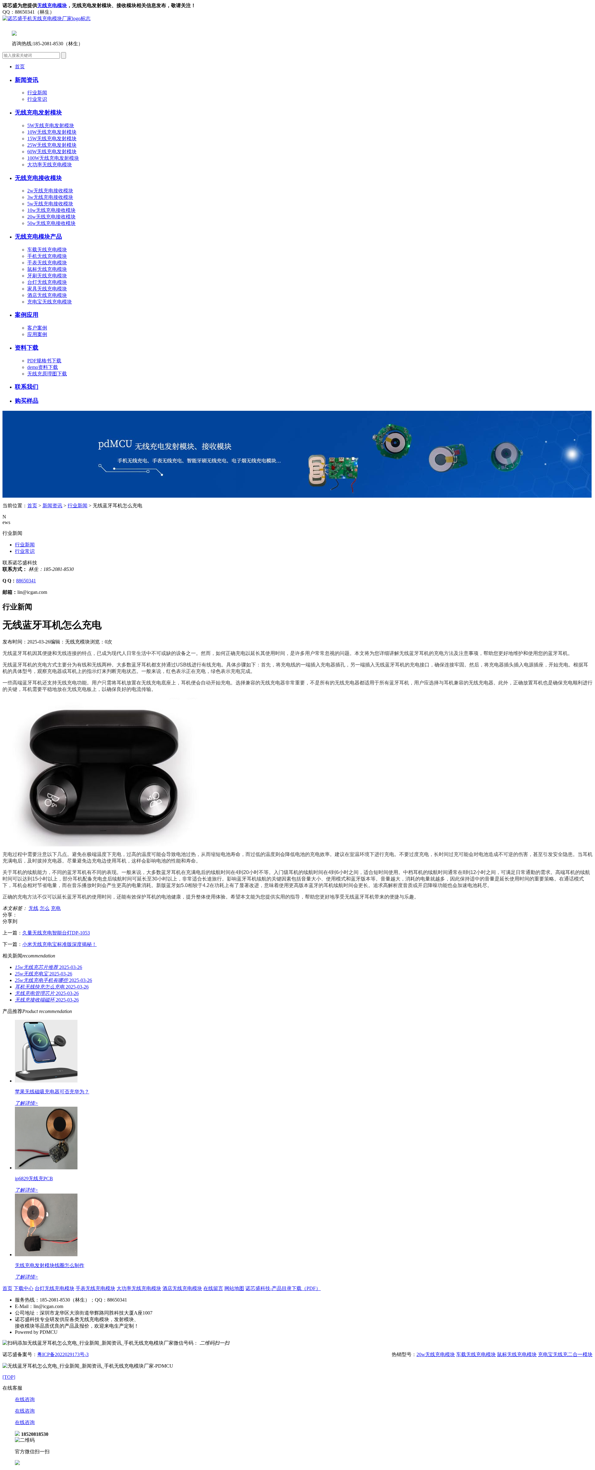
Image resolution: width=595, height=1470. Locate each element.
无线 (33, 908)
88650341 (26, 580)
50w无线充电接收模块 (51, 223)
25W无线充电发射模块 (52, 145)
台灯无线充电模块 (47, 282)
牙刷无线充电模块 (47, 275)
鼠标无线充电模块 (47, 269)
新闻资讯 (52, 505)
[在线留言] (17, 1463)
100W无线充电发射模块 (53, 158)
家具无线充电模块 (47, 288)
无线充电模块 (52, 5)
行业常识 (37, 99)
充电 (56, 908)
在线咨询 (25, 1399)
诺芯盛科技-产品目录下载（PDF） (283, 1288)
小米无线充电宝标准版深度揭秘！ (59, 944)
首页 (20, 66)
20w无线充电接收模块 (51, 216)
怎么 (45, 908)
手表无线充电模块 (47, 262)
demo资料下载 (42, 367)
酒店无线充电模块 (47, 295)
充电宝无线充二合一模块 (565, 1354)
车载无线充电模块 (47, 249)
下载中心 (23, 1288)
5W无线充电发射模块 (50, 125)
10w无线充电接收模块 (51, 210)
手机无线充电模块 (47, 256)
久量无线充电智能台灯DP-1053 (56, 932)
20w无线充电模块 (435, 1354)
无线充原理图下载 (47, 373)
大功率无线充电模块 (49, 164)
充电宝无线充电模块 (49, 301)
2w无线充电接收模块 (50, 190)
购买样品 (26, 400)
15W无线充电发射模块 (52, 138)
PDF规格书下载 (44, 360)
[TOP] (8, 1377)
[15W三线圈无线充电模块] (297, 496)
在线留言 (213, 1288)
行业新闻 (37, 92)
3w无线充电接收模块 (50, 197)
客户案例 (37, 327)
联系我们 (26, 386)
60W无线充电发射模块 (52, 151)
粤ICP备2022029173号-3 (63, 1354)
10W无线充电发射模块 (52, 132)
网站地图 (234, 1288)
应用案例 (37, 334)
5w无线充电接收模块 (50, 203)
